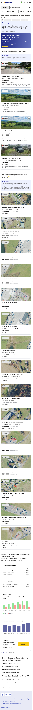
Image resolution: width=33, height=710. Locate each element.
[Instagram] (9, 694)
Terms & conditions (12, 699)
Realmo (9, 2)
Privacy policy (21, 699)
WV (6, 652)
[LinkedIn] (6, 694)
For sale (2, 652)
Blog (27, 699)
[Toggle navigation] (2, 2)
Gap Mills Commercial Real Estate (11, 669)
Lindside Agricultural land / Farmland (11, 682)
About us (3, 699)
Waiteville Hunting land (8, 688)
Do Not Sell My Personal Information (10, 703)
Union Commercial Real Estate (10, 666)
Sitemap (7, 701)
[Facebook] (2, 694)
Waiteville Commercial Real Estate (11, 672)
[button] (20, 7)
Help (2, 701)
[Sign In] (29, 2)
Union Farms (5, 685)
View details (16, 75)
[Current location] (2, 20)
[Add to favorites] (29, 63)
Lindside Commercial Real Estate (10, 663)
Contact (12, 701)
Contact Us (23, 644)
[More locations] (26, 20)
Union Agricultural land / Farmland (11, 679)
